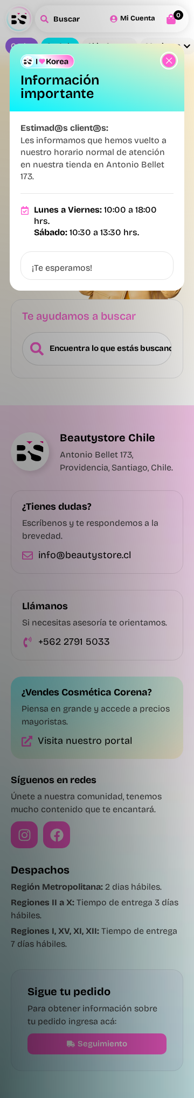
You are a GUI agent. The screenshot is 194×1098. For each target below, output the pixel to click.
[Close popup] (169, 60)
